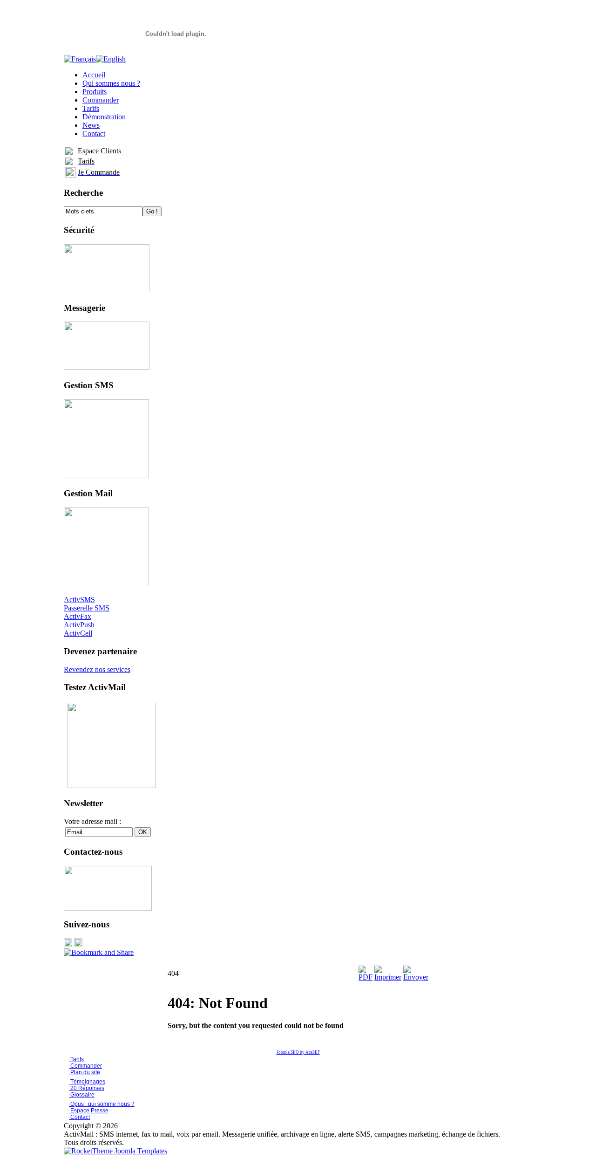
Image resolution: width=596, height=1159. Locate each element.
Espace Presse (88, 1110)
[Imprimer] (387, 977)
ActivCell (78, 633)
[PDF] (365, 977)
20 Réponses (86, 1088)
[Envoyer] (415, 977)
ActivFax (77, 616)
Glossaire (82, 1094)
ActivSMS (79, 600)
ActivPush (79, 625)
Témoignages (87, 1081)
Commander (85, 1066)
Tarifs (76, 1059)
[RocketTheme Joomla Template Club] (115, 1151)
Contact (79, 1117)
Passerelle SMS (86, 608)
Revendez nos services (97, 669)
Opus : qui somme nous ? (102, 1104)
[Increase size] (65, 8)
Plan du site (85, 1072)
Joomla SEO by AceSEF (298, 1052)
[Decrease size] (68, 8)
